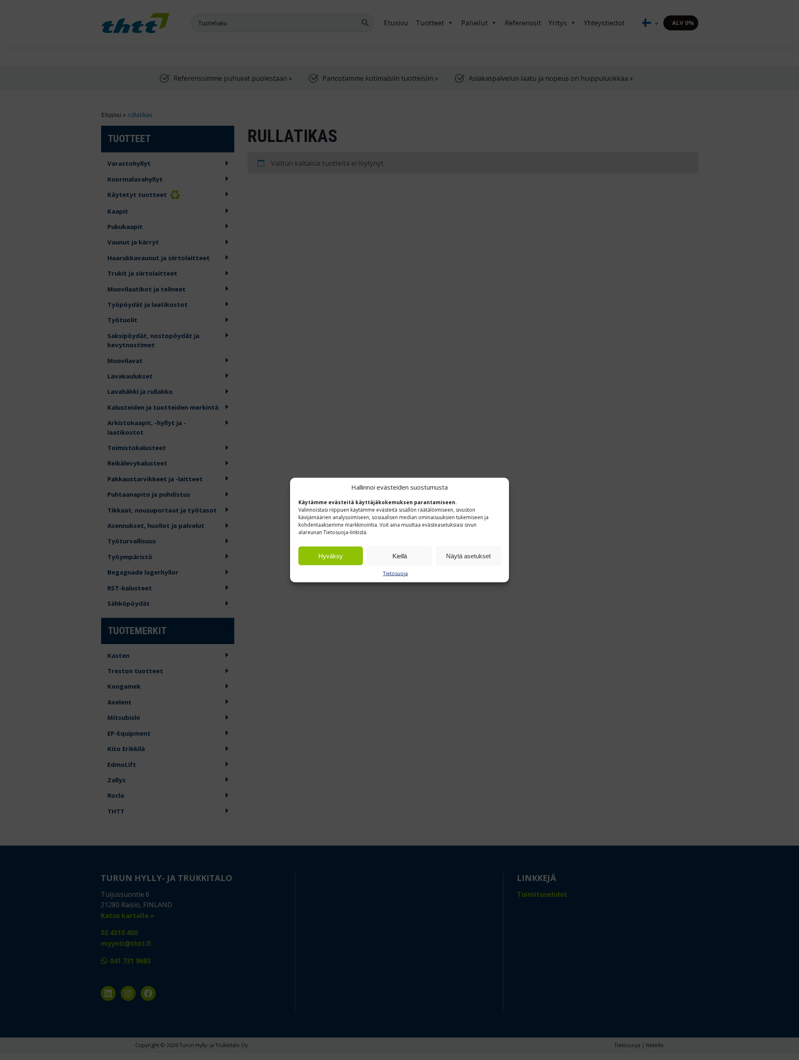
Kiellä (399, 555)
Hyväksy (330, 555)
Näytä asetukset (468, 555)
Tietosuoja (395, 573)
